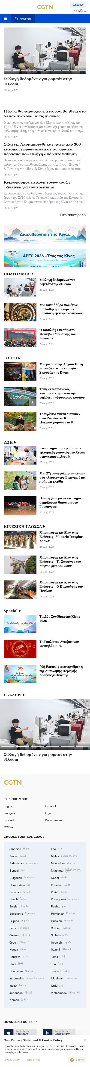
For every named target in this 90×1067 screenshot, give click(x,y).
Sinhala (60, 935)
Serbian (61, 928)
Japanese (20, 992)
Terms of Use (32, 1059)
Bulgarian (22, 877)
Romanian (63, 913)
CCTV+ (8, 827)
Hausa (17, 949)
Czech (17, 899)
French (19, 928)
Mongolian (63, 863)
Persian (60, 885)
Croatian (20, 892)
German (19, 935)
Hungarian (21, 971)
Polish (59, 892)
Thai (57, 963)
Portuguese (64, 899)
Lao (56, 848)
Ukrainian (64, 978)
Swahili (61, 949)
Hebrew (18, 956)
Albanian (19, 848)
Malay (64, 856)
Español (50, 806)
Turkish (60, 971)
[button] (7, 70)
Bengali (17, 870)
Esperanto (22, 913)
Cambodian (19, 885)
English (8, 806)
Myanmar (66, 870)
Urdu (57, 985)
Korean (18, 999)
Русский (9, 820)
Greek (19, 942)
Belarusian (23, 863)
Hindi (16, 963)
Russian (62, 920)
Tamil (58, 956)
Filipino (19, 920)
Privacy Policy (11, 1059)
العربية (49, 813)
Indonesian (26, 978)
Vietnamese (65, 992)
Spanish (61, 942)
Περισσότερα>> (73, 215)
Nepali (58, 877)
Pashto (59, 906)
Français (9, 813)
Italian (18, 985)
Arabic (18, 856)
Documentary (54, 820)
